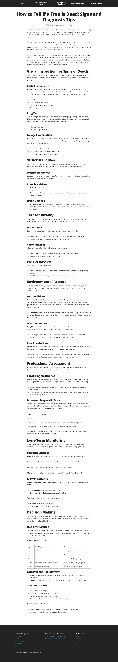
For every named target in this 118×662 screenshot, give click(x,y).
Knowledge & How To (96, 3)
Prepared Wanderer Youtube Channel (55, 638)
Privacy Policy (79, 641)
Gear (15, 646)
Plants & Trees (18, 643)
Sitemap (77, 643)
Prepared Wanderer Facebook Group (55, 636)
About (77, 636)
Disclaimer (78, 638)
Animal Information (77, 3)
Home (22, 3)
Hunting (16, 638)
